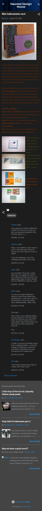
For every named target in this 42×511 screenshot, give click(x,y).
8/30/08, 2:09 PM (17, 370)
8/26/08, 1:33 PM (17, 284)
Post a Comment (10, 376)
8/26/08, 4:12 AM (17, 238)
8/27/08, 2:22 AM (17, 333)
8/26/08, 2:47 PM (17, 306)
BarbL (13, 291)
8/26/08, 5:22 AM (17, 263)
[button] (38, 14)
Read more (34, 414)
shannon (14, 244)
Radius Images (26, 506)
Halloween (12, 215)
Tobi (12, 361)
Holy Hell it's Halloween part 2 (16, 421)
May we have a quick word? (15, 448)
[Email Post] (8, 211)
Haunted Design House (21, 5)
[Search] (38, 4)
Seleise (14, 225)
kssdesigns (15, 340)
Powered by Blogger (22, 502)
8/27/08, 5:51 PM (17, 355)
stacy (13, 270)
